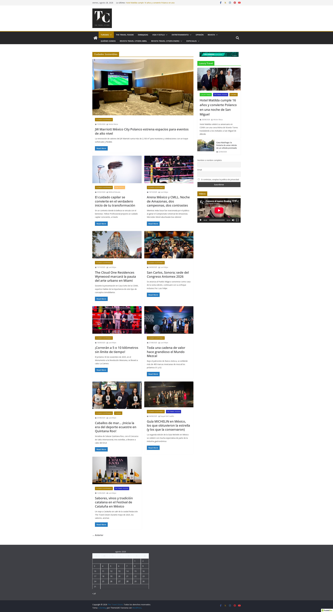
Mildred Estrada (114, 192)
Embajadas (143, 34)
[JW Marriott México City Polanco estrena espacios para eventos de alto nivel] (142, 87)
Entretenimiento (180, 34)
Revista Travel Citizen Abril (133, 41)
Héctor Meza (113, 124)
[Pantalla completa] (237, 220)
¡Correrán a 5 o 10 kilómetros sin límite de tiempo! (116, 349)
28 (127, 581)
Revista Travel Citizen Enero (165, 41)
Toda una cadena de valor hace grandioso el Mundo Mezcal (166, 351)
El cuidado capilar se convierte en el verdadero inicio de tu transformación (115, 201)
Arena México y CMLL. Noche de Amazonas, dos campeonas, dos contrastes (168, 201)
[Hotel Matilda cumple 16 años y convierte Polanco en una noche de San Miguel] (219, 79)
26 (111, 581)
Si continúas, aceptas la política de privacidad (220, 179)
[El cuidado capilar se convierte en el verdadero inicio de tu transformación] (117, 169)
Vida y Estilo (158, 34)
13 (119, 571)
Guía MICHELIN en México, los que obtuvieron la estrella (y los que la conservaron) (168, 425)
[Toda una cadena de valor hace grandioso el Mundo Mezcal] (169, 320)
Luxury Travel (206, 95)
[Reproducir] (200, 220)
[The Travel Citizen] (95, 38)
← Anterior (97, 535)
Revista (211, 34)
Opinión (200, 34)
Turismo (105, 34)
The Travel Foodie (125, 34)
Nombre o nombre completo (209, 160)
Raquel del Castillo (167, 416)
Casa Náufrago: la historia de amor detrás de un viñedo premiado (226, 145)
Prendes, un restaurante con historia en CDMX (145, 2)
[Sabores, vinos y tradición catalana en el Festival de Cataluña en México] (117, 470)
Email (199, 169)
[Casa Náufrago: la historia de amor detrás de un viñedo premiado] (205, 147)
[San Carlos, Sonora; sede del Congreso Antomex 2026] (169, 245)
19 (111, 576)
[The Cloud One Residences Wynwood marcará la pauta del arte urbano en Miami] (117, 245)
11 (103, 571)
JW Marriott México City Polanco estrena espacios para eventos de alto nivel (142, 131)
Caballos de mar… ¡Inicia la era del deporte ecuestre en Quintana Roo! (115, 427)
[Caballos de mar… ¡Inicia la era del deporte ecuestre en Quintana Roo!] (117, 395)
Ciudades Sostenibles (104, 120)
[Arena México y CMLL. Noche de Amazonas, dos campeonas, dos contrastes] (169, 169)
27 (119, 581)
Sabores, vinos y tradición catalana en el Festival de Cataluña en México (114, 502)
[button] (110, 35)
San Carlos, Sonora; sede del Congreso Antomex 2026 (168, 274)
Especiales (191, 41)
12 (111, 571)
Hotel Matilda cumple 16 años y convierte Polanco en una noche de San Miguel (218, 107)
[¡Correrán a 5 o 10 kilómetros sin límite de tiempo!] (117, 320)
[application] (219, 210)
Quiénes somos (108, 41)
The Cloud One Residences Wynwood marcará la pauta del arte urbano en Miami (115, 276)
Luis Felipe (164, 192)
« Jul (94, 593)
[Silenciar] (233, 220)
